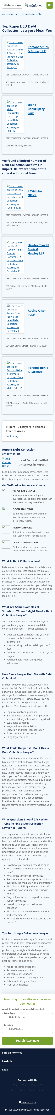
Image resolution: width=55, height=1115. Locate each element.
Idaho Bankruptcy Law (36, 109)
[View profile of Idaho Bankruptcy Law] (15, 116)
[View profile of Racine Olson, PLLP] (15, 318)
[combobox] (27, 1017)
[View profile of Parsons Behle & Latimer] (15, 375)
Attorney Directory (10, 14)
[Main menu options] (12, 5)
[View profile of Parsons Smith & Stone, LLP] (15, 54)
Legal (5, 1069)
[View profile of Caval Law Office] (15, 196)
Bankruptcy (12, 436)
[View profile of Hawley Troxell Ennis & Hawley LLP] (15, 256)
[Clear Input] (49, 1017)
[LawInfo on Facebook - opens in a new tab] (14, 1087)
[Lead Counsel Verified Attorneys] (9, 462)
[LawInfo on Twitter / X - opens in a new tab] (23, 1087)
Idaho (40, 14)
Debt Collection (28, 14)
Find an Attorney (12, 1052)
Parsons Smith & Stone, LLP (38, 49)
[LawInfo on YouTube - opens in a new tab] (32, 1087)
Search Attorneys (27, 1041)
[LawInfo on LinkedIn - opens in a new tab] (41, 1087)
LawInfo (7, 1061)
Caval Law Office (35, 193)
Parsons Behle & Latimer (38, 370)
